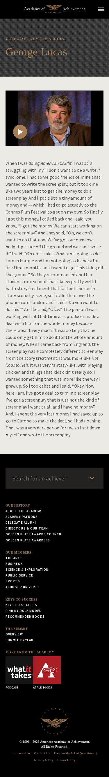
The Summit (17, 628)
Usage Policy (66, 760)
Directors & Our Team (27, 528)
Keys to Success (21, 599)
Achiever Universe (23, 587)
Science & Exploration (27, 570)
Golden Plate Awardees (28, 540)
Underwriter (21, 753)
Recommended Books (25, 617)
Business (14, 564)
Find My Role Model (23, 611)
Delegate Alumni (21, 523)
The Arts (14, 558)
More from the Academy (30, 652)
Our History (18, 505)
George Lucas (36, 52)
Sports (13, 581)
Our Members (18, 552)
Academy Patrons (22, 517)
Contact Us (42, 753)
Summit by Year (20, 640)
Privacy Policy (43, 760)
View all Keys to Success (38, 39)
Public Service (19, 575)
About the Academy (24, 511)
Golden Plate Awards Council (34, 534)
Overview (14, 634)
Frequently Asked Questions (74, 753)
